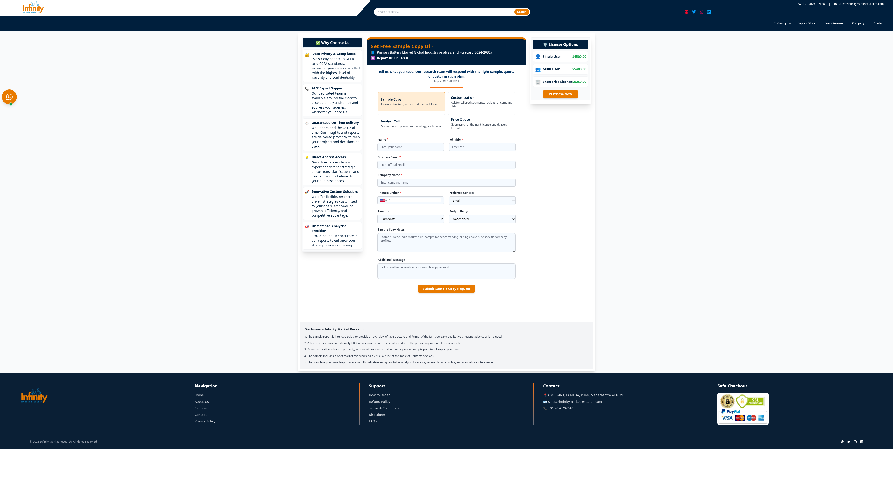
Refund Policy (379, 401)
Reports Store (806, 23)
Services (201, 408)
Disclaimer (377, 414)
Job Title (456, 140)
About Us (202, 401)
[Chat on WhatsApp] (9, 96)
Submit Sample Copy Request (446, 288)
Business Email (389, 157)
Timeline (384, 211)
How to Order (379, 395)
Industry (780, 23)
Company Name (390, 175)
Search (521, 12)
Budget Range (459, 211)
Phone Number (389, 193)
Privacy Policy (205, 421)
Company (858, 23)
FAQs (373, 421)
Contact (879, 23)
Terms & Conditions (384, 408)
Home (199, 395)
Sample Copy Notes (391, 229)
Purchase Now (560, 94)
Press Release (834, 23)
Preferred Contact (461, 193)
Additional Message (391, 260)
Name (383, 140)
